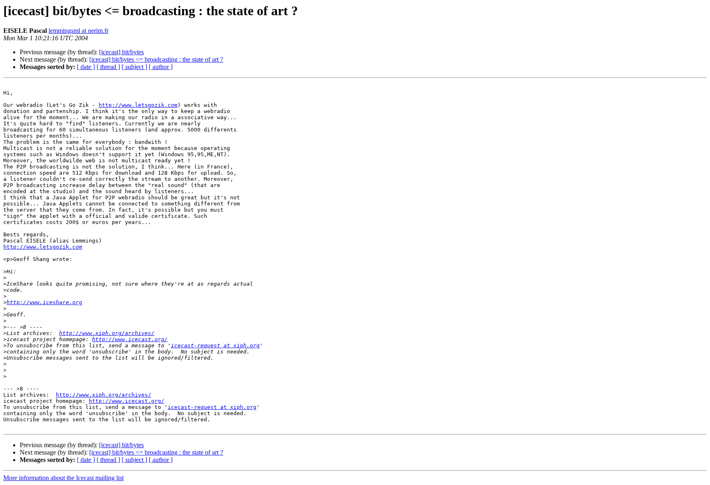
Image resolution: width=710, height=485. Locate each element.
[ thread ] (108, 66)
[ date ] (86, 66)
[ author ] (161, 66)
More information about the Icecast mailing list (63, 477)
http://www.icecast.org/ (130, 339)
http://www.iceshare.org (44, 302)
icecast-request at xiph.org (215, 345)
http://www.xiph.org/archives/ (106, 333)
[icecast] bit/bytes (121, 51)
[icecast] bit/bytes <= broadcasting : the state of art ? (156, 59)
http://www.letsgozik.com (138, 105)
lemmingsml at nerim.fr (78, 30)
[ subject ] (134, 66)
